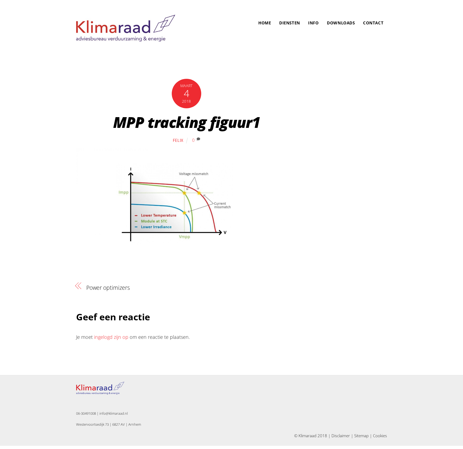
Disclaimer (340, 435)
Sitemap (361, 435)
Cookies (380, 435)
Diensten (289, 22)
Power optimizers (108, 287)
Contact (373, 22)
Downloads (341, 22)
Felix (178, 140)
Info (313, 22)
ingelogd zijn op (111, 337)
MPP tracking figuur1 (186, 122)
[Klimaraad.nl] (125, 39)
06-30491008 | (87, 413)
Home (264, 22)
